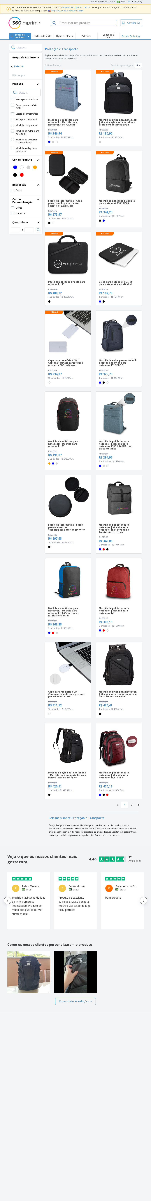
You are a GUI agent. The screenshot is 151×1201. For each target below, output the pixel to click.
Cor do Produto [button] (22, 159)
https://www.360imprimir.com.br (74, 7)
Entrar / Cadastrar (131, 36)
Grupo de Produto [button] (24, 57)
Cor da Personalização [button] (22, 200)
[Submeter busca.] (13, 47)
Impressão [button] (19, 184)
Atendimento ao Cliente (103, 1)
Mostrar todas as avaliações (74, 1001)
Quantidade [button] (20, 222)
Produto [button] (17, 84)
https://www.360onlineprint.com (67, 10)
